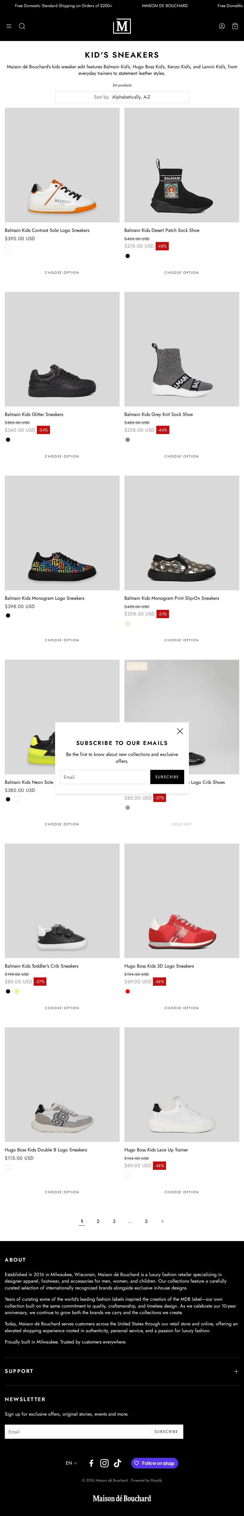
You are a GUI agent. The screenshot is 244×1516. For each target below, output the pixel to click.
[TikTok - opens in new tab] (117, 1463)
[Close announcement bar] (238, 4)
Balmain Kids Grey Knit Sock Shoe (158, 414)
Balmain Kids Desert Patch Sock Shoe (161, 230)
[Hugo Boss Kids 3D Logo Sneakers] (181, 901)
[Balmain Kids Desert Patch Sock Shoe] (181, 165)
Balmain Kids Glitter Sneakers (34, 414)
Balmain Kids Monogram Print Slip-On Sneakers (171, 598)
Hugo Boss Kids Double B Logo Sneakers (46, 1149)
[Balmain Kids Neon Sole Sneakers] (62, 717)
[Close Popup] (180, 732)
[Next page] (162, 1221)
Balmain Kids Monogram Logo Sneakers (44, 598)
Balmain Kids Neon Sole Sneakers (38, 782)
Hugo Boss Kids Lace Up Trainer (156, 1149)
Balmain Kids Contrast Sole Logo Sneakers (47, 230)
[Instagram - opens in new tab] (104, 1463)
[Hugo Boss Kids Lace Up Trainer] (181, 1084)
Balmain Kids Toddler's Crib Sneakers (41, 966)
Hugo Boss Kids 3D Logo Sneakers (159, 966)
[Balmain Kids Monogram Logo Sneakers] (62, 533)
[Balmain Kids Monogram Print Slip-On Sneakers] (181, 533)
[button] (9, 26)
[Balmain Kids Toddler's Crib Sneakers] (62, 901)
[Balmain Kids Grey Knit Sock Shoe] (181, 349)
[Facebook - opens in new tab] (91, 1463)
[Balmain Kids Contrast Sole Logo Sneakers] (62, 165)
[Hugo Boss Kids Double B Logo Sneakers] (62, 1084)
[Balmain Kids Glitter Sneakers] (62, 349)
